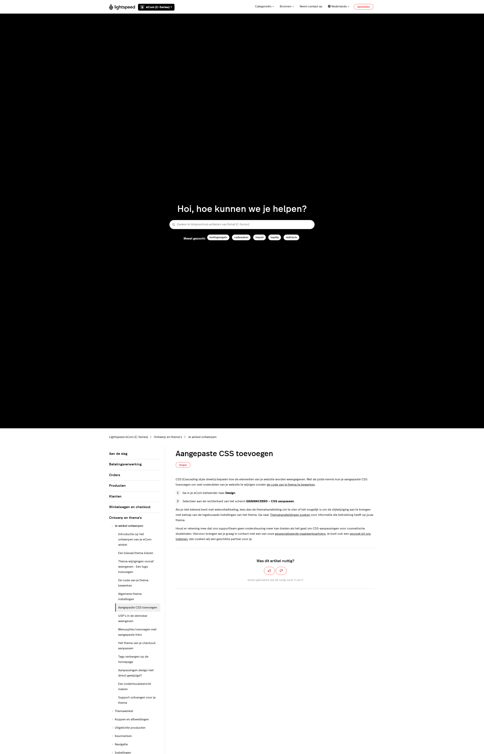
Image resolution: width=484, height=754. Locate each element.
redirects (291, 237)
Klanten (115, 496)
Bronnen (285, 6)
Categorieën (263, 6)
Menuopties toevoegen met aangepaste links (137, 632)
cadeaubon (241, 237)
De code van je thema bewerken (133, 583)
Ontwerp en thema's (168, 437)
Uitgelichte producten (130, 727)
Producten (117, 485)
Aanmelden (363, 7)
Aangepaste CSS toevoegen (137, 607)
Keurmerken (123, 736)
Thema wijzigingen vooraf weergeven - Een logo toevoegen (136, 566)
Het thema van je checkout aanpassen (137, 646)
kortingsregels (218, 237)
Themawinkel (124, 711)
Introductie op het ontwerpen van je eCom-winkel (135, 539)
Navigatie (121, 744)
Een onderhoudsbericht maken (134, 686)
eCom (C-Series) (158, 7)
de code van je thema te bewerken (291, 484)
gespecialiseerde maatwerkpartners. (300, 533)
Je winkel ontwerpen (202, 437)
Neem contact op (311, 6)
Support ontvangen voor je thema (137, 700)
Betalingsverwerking (125, 464)
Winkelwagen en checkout (129, 507)
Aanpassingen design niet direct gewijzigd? (136, 673)
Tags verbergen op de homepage (133, 659)
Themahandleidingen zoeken (290, 514)
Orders (114, 475)
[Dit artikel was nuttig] (269, 571)
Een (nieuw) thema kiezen (135, 553)
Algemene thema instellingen (130, 596)
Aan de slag (118, 454)
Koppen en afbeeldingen (132, 719)
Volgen (183, 465)
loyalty (275, 237)
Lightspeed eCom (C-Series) (128, 437)
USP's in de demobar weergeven (132, 618)
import (259, 237)
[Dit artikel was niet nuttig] (281, 571)
